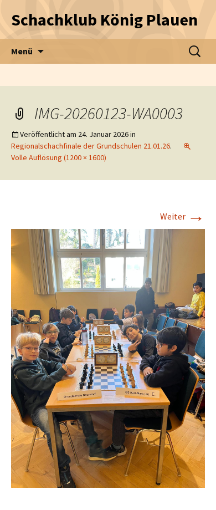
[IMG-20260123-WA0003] (108, 357)
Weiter (182, 216)
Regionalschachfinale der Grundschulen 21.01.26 (90, 146)
